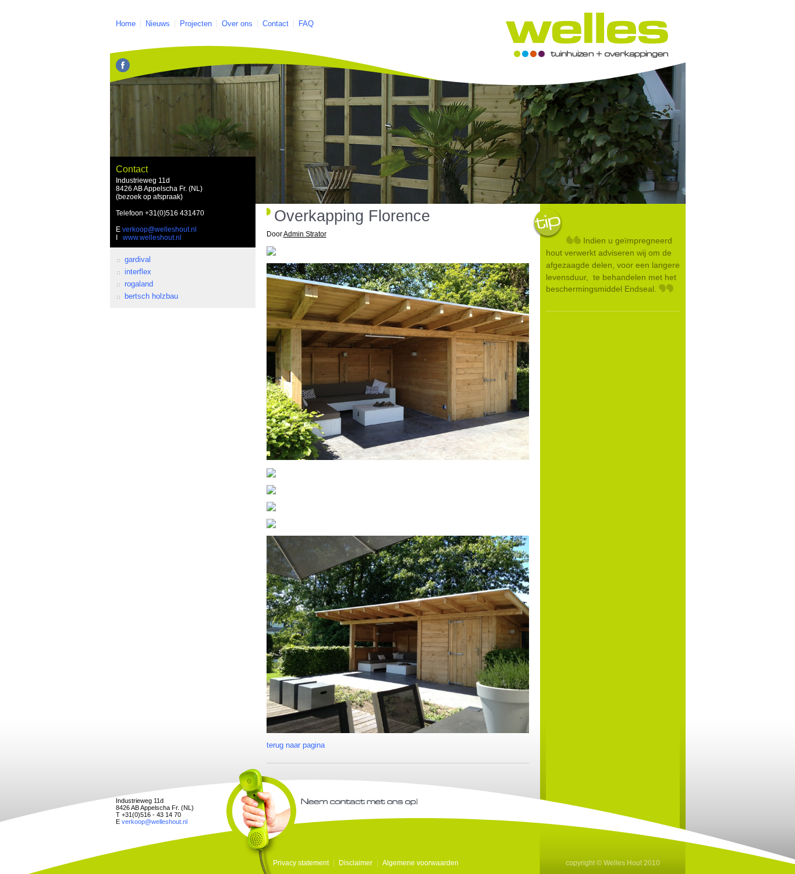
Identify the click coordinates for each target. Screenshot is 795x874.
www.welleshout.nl (152, 237)
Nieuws (157, 23)
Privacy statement (301, 863)
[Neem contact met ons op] (261, 821)
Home (126, 23)
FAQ (306, 23)
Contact (275, 23)
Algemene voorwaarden (420, 863)
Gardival (138, 259)
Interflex (138, 271)
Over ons (237, 23)
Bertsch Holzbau (151, 296)
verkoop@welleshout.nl (159, 229)
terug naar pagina (296, 745)
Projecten (196, 23)
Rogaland (139, 283)
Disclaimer (355, 863)
